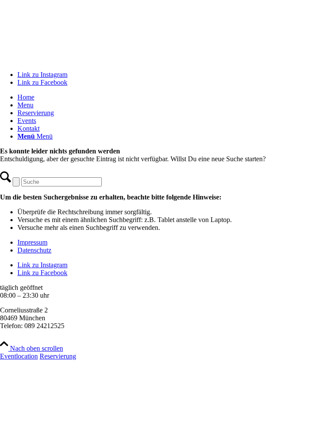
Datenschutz (34, 250)
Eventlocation (19, 356)
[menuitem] (175, 97)
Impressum (32, 242)
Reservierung (58, 356)
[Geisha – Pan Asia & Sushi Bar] (167, 59)
